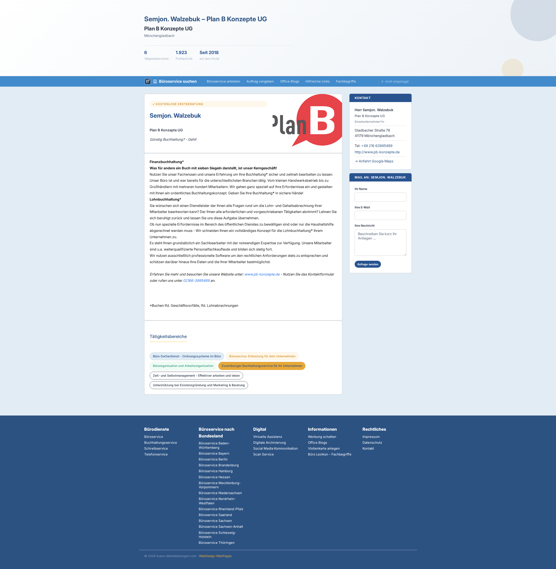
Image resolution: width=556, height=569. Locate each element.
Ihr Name (361, 189)
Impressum (371, 437)
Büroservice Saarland (215, 515)
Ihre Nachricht (365, 225)
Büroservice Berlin (213, 459)
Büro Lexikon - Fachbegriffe (329, 454)
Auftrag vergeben (260, 81)
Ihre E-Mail (362, 207)
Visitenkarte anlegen (324, 448)
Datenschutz (372, 442)
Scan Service (263, 454)
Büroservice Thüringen (217, 543)
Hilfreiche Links (317, 81)
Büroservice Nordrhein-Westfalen (217, 501)
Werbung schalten (322, 437)
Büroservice (153, 437)
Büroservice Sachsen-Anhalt (221, 526)
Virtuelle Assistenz (267, 437)
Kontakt (368, 448)
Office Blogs (289, 81)
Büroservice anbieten (223, 81)
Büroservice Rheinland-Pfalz (221, 509)
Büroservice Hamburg (216, 471)
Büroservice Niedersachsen (220, 493)
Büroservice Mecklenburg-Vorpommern (220, 485)
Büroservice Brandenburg (219, 465)
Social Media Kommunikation (275, 448)
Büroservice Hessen (214, 477)
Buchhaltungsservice (160, 442)
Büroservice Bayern (214, 453)
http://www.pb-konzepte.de (377, 152)
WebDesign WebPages (215, 556)
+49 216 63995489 (376, 145)
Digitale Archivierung (269, 442)
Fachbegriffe (346, 81)
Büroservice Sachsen (215, 521)
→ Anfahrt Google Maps (374, 161)
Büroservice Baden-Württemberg (214, 445)
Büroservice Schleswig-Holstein (217, 535)
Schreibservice (156, 448)
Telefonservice (156, 454)
